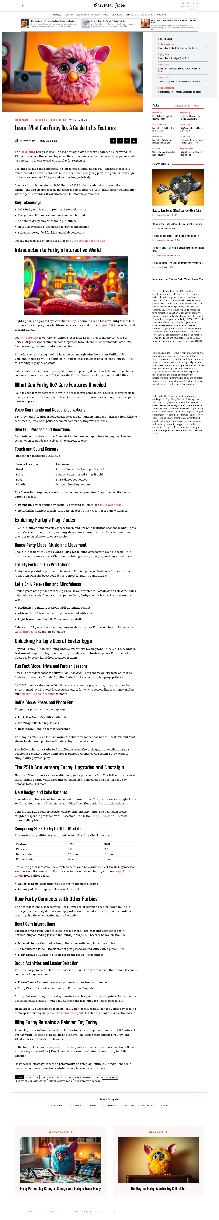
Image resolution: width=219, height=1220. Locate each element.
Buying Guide (163, 54)
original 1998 (106, 325)
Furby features (107, 1077)
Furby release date (83, 375)
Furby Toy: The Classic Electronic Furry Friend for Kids (174, 21)
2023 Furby (28, 152)
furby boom (41, 120)
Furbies (79, 173)
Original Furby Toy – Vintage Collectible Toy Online (179, 91)
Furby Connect (100, 816)
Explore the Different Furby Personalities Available (190, 117)
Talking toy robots (88, 1081)
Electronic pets (52, 1077)
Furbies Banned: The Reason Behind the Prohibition (177, 262)
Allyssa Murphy (28, 141)
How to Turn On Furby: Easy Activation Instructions (162, 141)
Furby (83, 185)
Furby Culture (58, 120)
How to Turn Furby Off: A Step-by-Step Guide (177, 48)
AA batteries (29, 337)
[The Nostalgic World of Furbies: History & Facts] (25, 23)
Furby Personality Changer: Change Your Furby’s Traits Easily (60, 1189)
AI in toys (32, 1077)
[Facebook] (113, 141)
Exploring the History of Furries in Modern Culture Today (191, 141)
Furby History (185, 113)
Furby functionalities (31, 1081)
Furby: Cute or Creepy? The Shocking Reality (162, 117)
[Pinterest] (127, 141)
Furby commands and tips (87, 240)
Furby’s (72, 321)
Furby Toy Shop (178, 399)
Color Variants (23, 120)
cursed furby (185, 125)
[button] (23, 6)
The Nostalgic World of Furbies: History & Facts (52, 21)
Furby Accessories (166, 44)
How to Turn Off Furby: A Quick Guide (108, 21)
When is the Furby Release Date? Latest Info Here (164, 153)
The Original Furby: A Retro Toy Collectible (158, 1189)
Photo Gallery (157, 113)
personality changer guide (37, 694)
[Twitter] (120, 141)
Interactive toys (60, 1081)
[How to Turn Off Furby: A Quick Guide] (85, 23)
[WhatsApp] (134, 141)
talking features (29, 631)
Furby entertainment (79, 1077)
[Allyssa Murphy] (17, 140)
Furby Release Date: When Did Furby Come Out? (191, 153)
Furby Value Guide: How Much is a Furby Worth (191, 129)
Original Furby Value (161, 371)
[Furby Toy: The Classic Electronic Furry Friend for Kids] (145, 23)
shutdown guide (110, 505)
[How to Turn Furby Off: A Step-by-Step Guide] (178, 187)
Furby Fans (156, 149)
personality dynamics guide (65, 1013)
